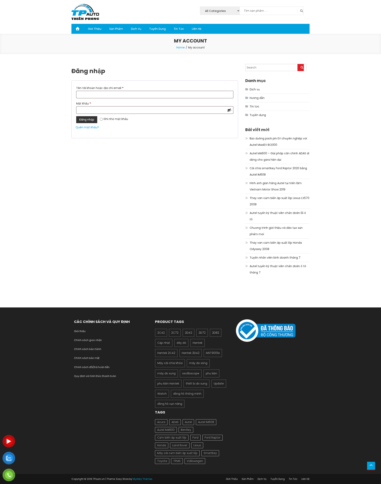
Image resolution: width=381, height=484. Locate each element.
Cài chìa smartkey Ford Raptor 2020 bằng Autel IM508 (278, 171)
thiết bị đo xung (196, 383)
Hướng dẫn (257, 98)
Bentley (186, 430)
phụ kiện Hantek (168, 383)
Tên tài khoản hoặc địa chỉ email (103, 88)
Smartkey (210, 453)
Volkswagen (195, 461)
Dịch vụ (255, 89)
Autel (188, 422)
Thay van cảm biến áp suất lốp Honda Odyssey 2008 (276, 246)
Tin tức (254, 106)
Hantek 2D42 (190, 353)
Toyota (162, 461)
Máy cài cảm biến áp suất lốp (177, 453)
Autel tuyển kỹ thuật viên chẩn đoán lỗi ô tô (278, 216)
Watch (162, 394)
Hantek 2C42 (166, 353)
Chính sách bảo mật (86, 358)
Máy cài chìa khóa (170, 363)
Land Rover (179, 445)
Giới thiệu (80, 331)
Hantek (197, 343)
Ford (195, 438)
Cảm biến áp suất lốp (171, 438)
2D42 (188, 333)
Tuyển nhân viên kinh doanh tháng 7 (275, 258)
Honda (161, 445)
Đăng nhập (86, 120)
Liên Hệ (196, 29)
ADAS (175, 422)
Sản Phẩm (116, 29)
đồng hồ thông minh (187, 394)
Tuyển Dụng (157, 29)
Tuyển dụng (258, 115)
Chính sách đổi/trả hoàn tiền (92, 367)
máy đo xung (166, 373)
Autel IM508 (206, 422)
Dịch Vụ (136, 29)
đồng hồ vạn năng (169, 404)
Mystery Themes (142, 479)
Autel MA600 (166, 430)
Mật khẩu (87, 103)
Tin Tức (179, 29)
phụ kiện (211, 373)
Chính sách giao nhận (88, 340)
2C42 (161, 333)
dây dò (181, 343)
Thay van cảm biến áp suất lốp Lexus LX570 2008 (279, 201)
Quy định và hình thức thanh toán (95, 376)
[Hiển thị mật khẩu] (229, 110)
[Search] (300, 67)
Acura (161, 422)
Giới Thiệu (94, 29)
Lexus (197, 445)
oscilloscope (190, 373)
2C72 (174, 333)
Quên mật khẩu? (87, 127)
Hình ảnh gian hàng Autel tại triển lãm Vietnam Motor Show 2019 (276, 186)
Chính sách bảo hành (87, 349)
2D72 (202, 333)
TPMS (177, 461)
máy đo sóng (198, 363)
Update (219, 383)
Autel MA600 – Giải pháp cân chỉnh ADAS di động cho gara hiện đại (279, 156)
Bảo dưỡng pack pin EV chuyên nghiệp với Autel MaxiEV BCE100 (278, 141)
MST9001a (213, 353)
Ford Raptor (212, 438)
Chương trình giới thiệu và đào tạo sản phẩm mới (276, 231)
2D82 (215, 333)
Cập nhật (163, 343)
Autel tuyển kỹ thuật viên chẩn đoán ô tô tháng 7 (278, 269)
